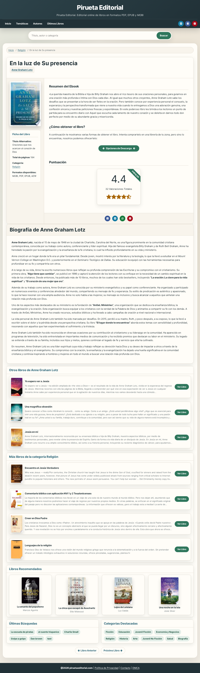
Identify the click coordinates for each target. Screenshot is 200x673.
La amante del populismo (30, 606)
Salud (170, 638)
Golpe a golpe (18, 638)
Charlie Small (71, 632)
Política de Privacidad (106, 667)
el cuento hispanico (48, 632)
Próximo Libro (112, 650)
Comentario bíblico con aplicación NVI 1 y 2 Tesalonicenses (58, 493)
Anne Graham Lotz (22, 69)
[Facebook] (188, 23)
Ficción (110, 632)
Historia (124, 638)
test (49, 638)
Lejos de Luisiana (123, 607)
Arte (135, 638)
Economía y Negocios (167, 632)
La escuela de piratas (22, 632)
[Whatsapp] (122, 218)
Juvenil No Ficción (152, 638)
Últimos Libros (55, 23)
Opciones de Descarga (119, 148)
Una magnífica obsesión (38, 406)
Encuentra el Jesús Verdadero (42, 467)
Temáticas (22, 23)
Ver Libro (181, 387)
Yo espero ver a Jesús (37, 381)
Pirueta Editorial (100, 7)
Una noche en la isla (169, 607)
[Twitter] (181, 23)
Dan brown (36, 638)
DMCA (136, 667)
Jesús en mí (31, 431)
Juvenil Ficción (143, 632)
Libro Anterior (88, 650)
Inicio (8, 23)
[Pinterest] (195, 23)
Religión (22, 50)
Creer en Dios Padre (36, 518)
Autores (37, 23)
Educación (124, 632)
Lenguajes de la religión (38, 545)
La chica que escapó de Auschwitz (77, 608)
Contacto (125, 667)
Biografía (183, 638)
